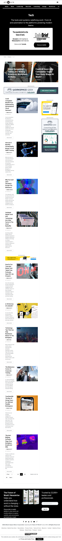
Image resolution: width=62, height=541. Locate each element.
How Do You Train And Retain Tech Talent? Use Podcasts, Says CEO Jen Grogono (9, 270)
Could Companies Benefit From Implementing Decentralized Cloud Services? (9, 104)
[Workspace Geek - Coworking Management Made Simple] (31, 90)
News (12, 6)
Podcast (34, 530)
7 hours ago (11, 79)
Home (6, 6)
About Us (44, 528)
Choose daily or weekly (10, 509)
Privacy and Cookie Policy (27, 539)
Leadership (20, 6)
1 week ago (38, 79)
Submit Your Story (12, 528)
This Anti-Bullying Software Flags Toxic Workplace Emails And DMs (8, 441)
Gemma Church (9, 189)
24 (24, 474)
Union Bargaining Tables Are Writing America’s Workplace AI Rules (17, 73)
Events (39, 530)
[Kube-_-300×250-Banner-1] (50, 108)
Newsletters (21, 528)
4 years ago (8, 114)
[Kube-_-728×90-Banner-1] (21, 258)
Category (9, 56)
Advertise (4, 528)
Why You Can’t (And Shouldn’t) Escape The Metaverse (9, 183)
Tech (59, 6)
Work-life (28, 6)
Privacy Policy (29, 528)
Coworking (37, 6)
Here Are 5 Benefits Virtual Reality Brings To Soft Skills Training (9, 146)
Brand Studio (9, 408)
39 (6, 477)
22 (18, 474)
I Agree (39, 539)
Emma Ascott (9, 112)
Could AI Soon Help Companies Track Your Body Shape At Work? (45, 73)
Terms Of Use (37, 528)
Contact (49, 528)
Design (44, 6)
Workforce (52, 6)
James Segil (8, 339)
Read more (9, 137)
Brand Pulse (28, 530)
